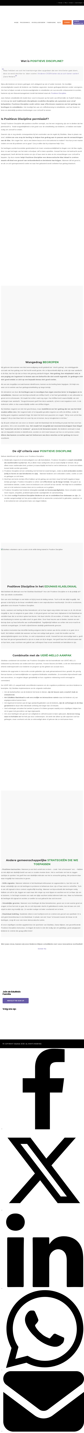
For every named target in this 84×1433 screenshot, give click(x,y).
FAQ (66, 2)
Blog (59, 22)
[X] (43, 1210)
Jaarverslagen (78, 2)
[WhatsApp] (43, 1370)
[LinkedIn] (43, 1288)
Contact (71, 2)
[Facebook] (43, 1129)
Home (59, 39)
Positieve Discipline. (58, 93)
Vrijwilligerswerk (38, 22)
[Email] (43, 1431)
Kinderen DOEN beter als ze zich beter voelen (58, 74)
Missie (16, 22)
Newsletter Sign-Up (15, 1001)
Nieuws (60, 2)
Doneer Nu (42, 949)
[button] (42, 17)
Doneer (67, 22)
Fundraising (51, 22)
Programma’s (25, 22)
